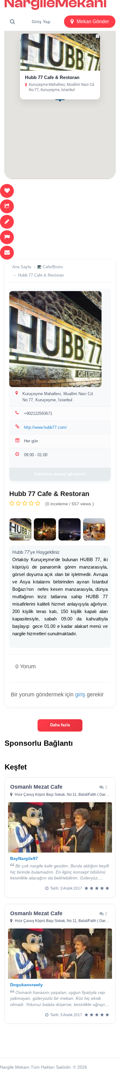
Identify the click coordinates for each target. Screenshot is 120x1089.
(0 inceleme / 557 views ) (69, 503)
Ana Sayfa (21, 267)
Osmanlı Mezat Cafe (36, 787)
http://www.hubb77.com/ (45, 427)
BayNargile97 (24, 858)
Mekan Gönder (93, 21)
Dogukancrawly (26, 984)
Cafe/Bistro (53, 267)
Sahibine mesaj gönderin (60, 474)
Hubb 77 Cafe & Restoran (52, 77)
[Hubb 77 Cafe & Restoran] (20, 529)
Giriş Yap (41, 21)
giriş (80, 694)
